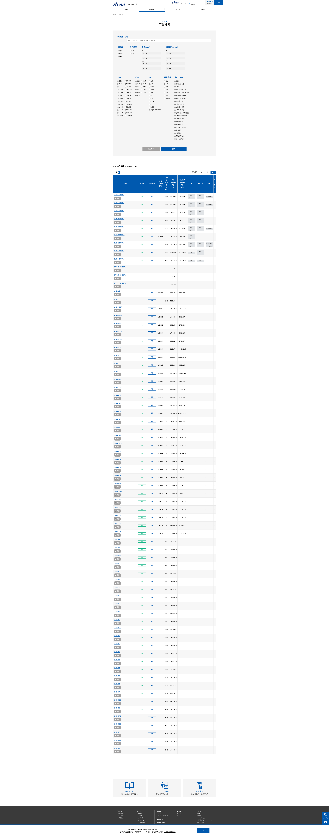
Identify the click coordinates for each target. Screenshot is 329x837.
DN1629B (117, 547)
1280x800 (129, 115)
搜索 (173, 149)
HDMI (152, 101)
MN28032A (117, 507)
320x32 (128, 98)
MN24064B (117, 427)
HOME (115, 14)
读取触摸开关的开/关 (182, 113)
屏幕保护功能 (180, 139)
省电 (177, 86)
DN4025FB (117, 716)
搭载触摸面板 (180, 84)
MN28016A (117, 499)
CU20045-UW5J (119, 203)
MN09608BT (118, 307)
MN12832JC (118, 315)
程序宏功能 (179, 124)
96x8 (120, 84)
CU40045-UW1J (119, 259)
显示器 (142, 183)
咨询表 (159, 813)
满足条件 (151, 149)
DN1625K (117, 539)
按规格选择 (120, 813)
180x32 (121, 115)
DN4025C (117, 708)
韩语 (167, 95)
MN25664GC (118, 451)
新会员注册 (209, 3)
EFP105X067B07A (120, 267)
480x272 (129, 104)
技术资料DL (140, 816)
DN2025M (117, 580)
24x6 (144, 86)
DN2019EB (117, 555)
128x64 (121, 92)
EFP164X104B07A (120, 283)
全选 (120, 81)
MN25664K (117, 467)
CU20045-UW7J (119, 251)
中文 (167, 92)
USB (151, 98)
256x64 (128, 86)
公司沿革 (199, 816)
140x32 (121, 98)
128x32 (121, 89)
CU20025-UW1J (119, 243)
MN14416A (117, 387)
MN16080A (117, 411)
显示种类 (152, 183)
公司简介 (199, 813)
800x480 (129, 110)
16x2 (138, 84)
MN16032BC (118, 531)
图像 (132, 50)
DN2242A (117, 668)
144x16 (121, 101)
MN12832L (117, 323)
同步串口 (153, 86)
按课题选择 (120, 818)
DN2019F (117, 563)
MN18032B (117, 419)
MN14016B (117, 363)
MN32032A (117, 515)
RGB (151, 104)
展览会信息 (160, 819)
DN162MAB (117, 740)
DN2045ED (117, 628)
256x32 (128, 84)
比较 (118, 198)
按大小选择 (120, 816)
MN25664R (117, 475)
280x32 (128, 95)
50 (207, 172)
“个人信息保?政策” (169, 832)
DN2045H (117, 644)
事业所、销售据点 (201, 818)
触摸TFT (121, 50)
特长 (209, 183)
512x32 (128, 107)
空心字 (168, 98)
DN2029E (117, 603)
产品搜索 (119, 811)
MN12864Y (117, 347)
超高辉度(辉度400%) (182, 92)
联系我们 (159, 811)
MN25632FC (118, 435)
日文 (167, 89)
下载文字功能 (180, 136)
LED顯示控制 (180, 118)
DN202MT (117, 620)
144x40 (121, 104)
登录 (219, 2)
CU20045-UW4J (119, 195)
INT (167, 86)
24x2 (144, 81)
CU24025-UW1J (119, 227)
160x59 (121, 110)
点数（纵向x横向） (160, 183)
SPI (151, 92)
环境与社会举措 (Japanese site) (204, 820)
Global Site (183, 4)
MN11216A (117, 291)
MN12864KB (118, 339)
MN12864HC (118, 331)
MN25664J (117, 459)
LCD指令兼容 (180, 107)
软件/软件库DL (141, 818)
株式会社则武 (175, 4)
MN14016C (117, 371)
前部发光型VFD (181, 95)
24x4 (144, 84)
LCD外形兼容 (180, 110)
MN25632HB (118, 443)
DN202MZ (117, 748)
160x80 (121, 113)
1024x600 (129, 113)
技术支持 (139, 811)
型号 (125, 183)
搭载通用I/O (179, 101)
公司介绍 (198, 811)
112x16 (121, 86)
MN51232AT (118, 523)
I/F (191, 183)
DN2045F (117, 636)
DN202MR (117, 612)
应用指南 (140, 813)
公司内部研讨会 (161, 822)
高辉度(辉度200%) (181, 89)
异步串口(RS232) (155, 110)
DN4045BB (117, 724)
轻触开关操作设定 (181, 115)
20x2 (138, 89)
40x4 (144, 92)
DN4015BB (117, 700)
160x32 (121, 107)
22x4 (138, 95)
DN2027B (117, 587)
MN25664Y (117, 483)
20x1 (138, 86)
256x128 (129, 89)
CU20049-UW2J (119, 211)
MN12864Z (117, 355)
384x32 (128, 101)
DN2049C (117, 660)
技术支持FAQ (141, 820)
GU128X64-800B (119, 235)
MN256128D (118, 491)
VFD (120, 56)
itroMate (179, 811)
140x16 (121, 95)
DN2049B (117, 652)
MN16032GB (118, 403)
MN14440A (117, 395)
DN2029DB (117, 596)
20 (201, 172)
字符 (132, 53)
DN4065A (117, 732)
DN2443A (117, 684)
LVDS (152, 107)
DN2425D (117, 676)
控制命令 (178, 133)
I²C (151, 95)
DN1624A (117, 299)
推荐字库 (200, 183)
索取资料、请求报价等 (162, 816)
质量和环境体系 (200, 822)
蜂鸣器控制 (179, 121)
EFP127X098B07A (120, 275)
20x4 (138, 92)
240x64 (128, 81)
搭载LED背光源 (181, 98)
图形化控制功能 (181, 127)
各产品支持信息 (141, 822)
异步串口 (153, 89)
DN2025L (117, 571)
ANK (167, 84)
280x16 (128, 92)
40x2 (144, 89)
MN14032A (117, 379)
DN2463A (117, 692)
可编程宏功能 (180, 104)
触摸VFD (121, 53)
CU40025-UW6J (119, 219)
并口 (151, 84)
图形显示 (178, 130)
